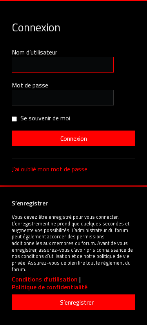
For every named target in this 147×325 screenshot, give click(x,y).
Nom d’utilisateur (34, 52)
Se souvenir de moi (44, 118)
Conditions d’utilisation (45, 279)
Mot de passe (30, 85)
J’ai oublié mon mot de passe (49, 169)
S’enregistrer (77, 302)
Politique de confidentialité (49, 287)
